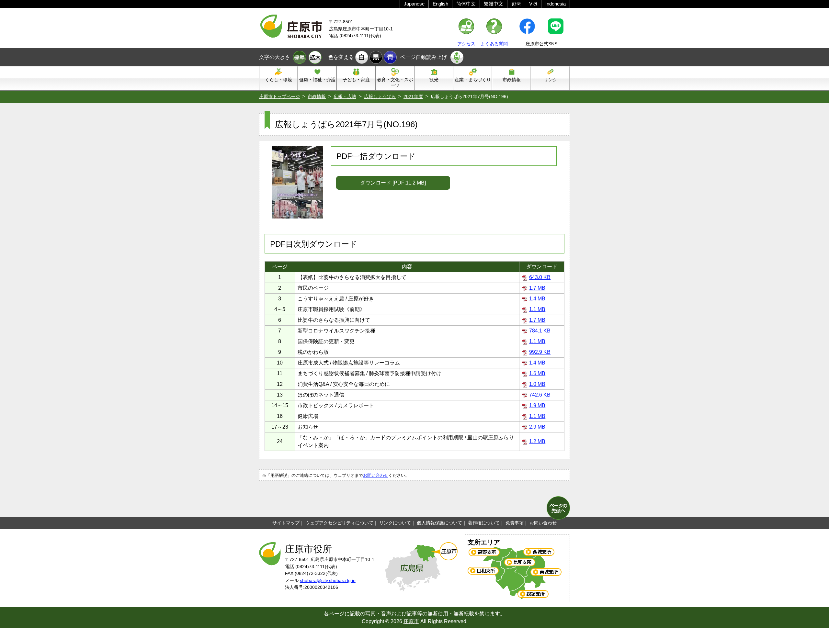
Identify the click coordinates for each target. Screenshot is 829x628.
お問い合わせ (375, 475)
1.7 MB (537, 288)
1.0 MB (537, 384)
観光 (433, 79)
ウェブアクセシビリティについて (339, 522)
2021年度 (413, 96)
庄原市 (411, 621)
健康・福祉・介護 (317, 79)
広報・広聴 (345, 96)
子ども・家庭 (356, 79)
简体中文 (466, 3)
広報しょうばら (380, 96)
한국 (516, 3)
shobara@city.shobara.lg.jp (328, 580)
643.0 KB (540, 277)
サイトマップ (286, 522)
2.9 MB (537, 427)
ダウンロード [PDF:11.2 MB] (393, 182)
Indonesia (555, 3)
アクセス (466, 43)
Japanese (414, 3)
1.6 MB (537, 373)
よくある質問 (494, 43)
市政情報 (512, 79)
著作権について (484, 522)
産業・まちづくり (473, 79)
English (440, 3)
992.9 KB (540, 352)
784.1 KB (540, 330)
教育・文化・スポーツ (395, 82)
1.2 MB (537, 441)
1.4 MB (537, 298)
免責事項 (514, 522)
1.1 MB (537, 309)
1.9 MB (537, 405)
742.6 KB (540, 395)
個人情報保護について (439, 522)
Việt (533, 3)
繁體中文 (493, 3)
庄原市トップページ (279, 96)
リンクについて (395, 522)
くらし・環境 (278, 79)
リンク (550, 79)
